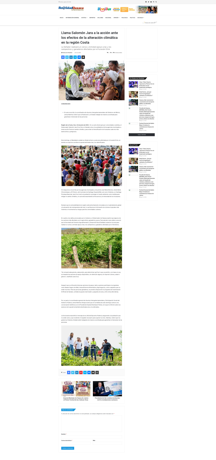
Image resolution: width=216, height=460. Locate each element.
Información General (72, 17)
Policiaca (125, 17)
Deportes (92, 17)
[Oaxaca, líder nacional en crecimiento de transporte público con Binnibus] (133, 102)
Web (94, 440)
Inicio (61, 17)
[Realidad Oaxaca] (71, 9)
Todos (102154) (142, 134)
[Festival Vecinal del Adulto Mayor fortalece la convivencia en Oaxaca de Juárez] (133, 126)
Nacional (108, 17)
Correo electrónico (66, 440)
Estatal (83, 17)
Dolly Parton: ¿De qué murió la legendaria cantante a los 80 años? (145, 93)
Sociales (140, 17)
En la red (100, 17)
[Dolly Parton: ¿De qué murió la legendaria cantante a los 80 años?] (133, 94)
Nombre (63, 434)
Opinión (116, 17)
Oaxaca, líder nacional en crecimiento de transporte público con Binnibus (146, 101)
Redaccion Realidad (67, 52)
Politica (132, 17)
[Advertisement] (141, 43)
